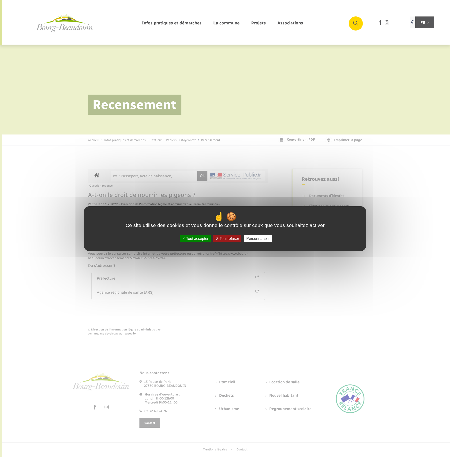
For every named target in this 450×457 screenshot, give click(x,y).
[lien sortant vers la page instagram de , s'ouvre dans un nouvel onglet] (387, 23)
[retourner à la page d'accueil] (64, 23)
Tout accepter (196, 238)
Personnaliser (258, 238)
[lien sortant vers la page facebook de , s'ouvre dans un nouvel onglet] (380, 24)
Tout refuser (229, 238)
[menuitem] (172, 23)
